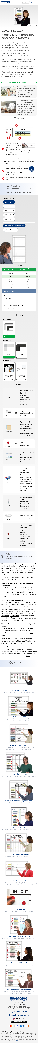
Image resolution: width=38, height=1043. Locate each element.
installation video (19, 609)
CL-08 (8, 505)
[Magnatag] (19, 999)
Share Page (20, 118)
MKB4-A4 (8, 460)
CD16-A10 (8, 431)
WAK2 (8, 538)
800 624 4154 (21, 94)
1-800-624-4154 (20, 1011)
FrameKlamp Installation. (10, 616)
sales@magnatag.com (24, 96)
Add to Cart (24, 269)
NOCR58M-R (8, 447)
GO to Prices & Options (17, 82)
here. (28, 656)
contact (19, 92)
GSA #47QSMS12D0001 (19, 1022)
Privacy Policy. (15, 1041)
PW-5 (8, 519)
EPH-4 (8, 482)
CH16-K (8, 416)
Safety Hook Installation (23, 613)
